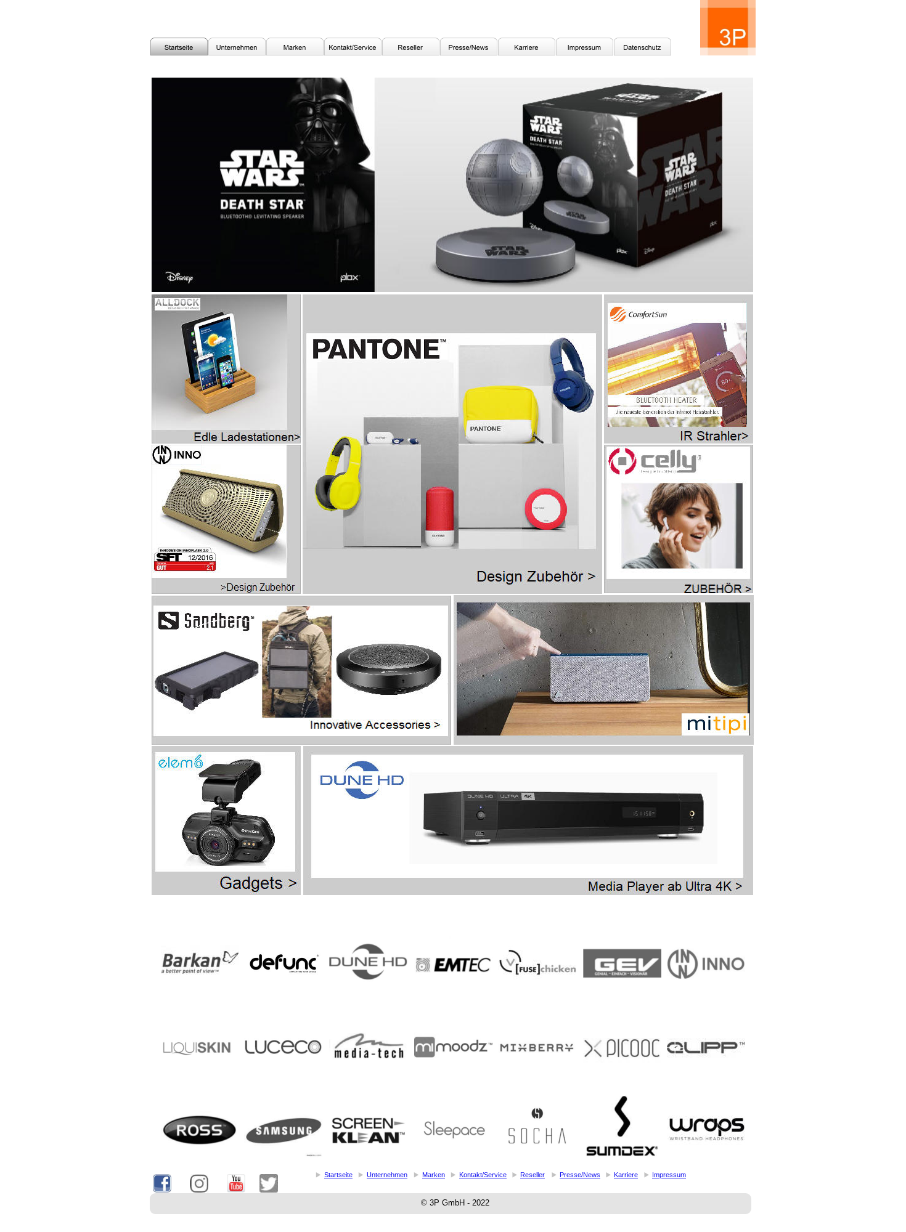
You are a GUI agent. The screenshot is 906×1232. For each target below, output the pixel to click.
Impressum (669, 1174)
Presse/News (580, 1174)
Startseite (338, 1174)
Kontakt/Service (483, 1174)
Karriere (626, 1174)
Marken (433, 1174)
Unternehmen (387, 1174)
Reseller (532, 1174)
